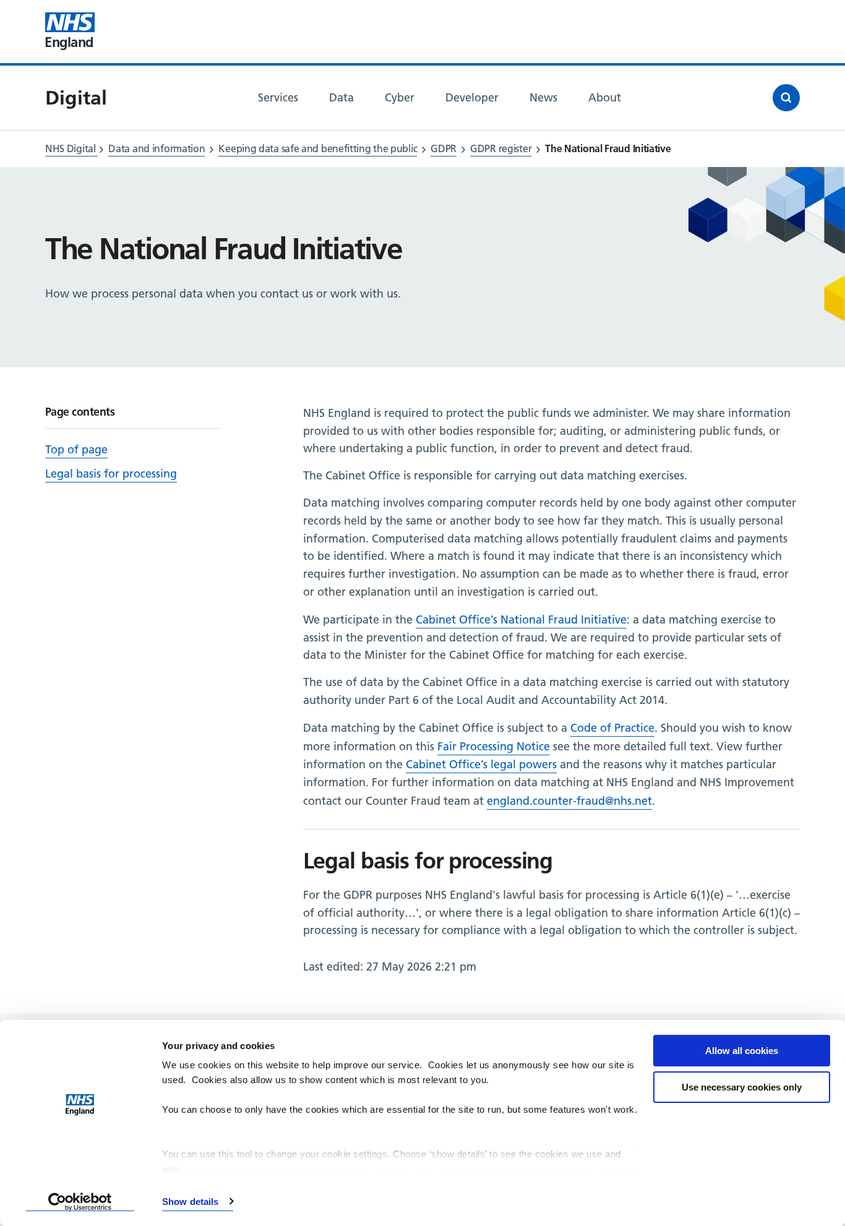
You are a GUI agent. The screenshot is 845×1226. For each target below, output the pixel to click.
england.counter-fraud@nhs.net (569, 801)
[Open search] (786, 97)
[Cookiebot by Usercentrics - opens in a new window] (80, 1202)
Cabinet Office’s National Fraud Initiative (521, 619)
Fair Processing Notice (493, 746)
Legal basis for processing (111, 473)
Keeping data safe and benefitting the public (317, 148)
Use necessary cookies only (742, 1087)
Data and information (156, 148)
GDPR (444, 148)
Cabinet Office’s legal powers (481, 764)
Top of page (76, 449)
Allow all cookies (741, 1050)
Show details (190, 1201)
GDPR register (500, 148)
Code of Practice (612, 728)
